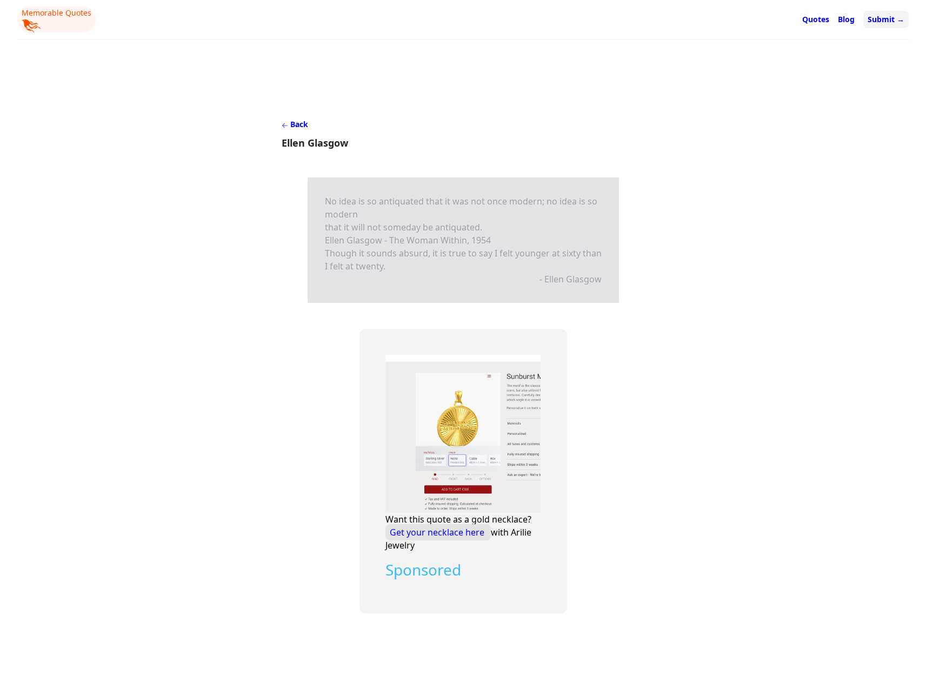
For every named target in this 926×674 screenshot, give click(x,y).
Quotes (815, 19)
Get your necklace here (438, 532)
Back (298, 124)
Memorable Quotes (56, 13)
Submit (886, 19)
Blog (846, 19)
